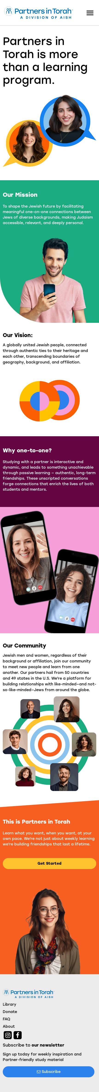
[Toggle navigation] (90, 12)
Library (9, 1004)
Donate (10, 1012)
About (9, 1026)
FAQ (6, 1019)
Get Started (49, 863)
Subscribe (51, 1071)
